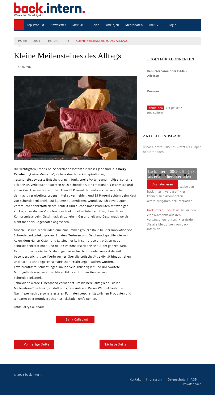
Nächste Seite (115, 344)
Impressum (154, 379)
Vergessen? (174, 108)
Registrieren (156, 113)
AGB (194, 379)
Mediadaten (134, 25)
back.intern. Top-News (163, 210)
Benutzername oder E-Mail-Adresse (167, 73)
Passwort (154, 91)
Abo (96, 25)
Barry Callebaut (77, 319)
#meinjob (112, 25)
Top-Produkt (35, 25)
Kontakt (135, 379)
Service (77, 25)
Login (173, 25)
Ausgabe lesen (162, 184)
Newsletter (58, 25)
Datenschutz (177, 379)
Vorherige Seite (37, 344)
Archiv (153, 25)
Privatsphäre (192, 384)
